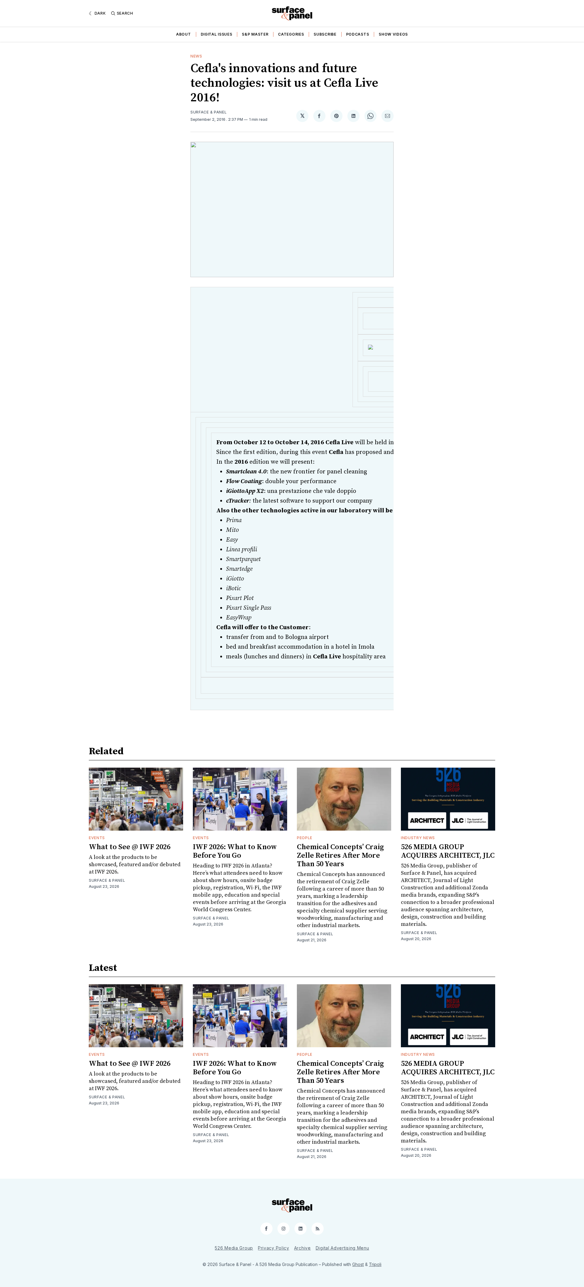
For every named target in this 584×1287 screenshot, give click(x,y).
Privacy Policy (273, 1247)
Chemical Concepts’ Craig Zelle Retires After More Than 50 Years (340, 855)
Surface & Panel (208, 112)
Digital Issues (216, 34)
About (183, 34)
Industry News (418, 837)
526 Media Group (234, 1247)
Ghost (358, 1264)
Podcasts (357, 34)
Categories (291, 34)
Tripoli (375, 1264)
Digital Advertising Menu (342, 1247)
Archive (302, 1247)
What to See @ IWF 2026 (129, 847)
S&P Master (255, 34)
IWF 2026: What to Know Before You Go (235, 851)
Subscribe (325, 34)
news (196, 56)
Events (97, 837)
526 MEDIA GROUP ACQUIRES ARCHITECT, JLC (448, 851)
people (304, 837)
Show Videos (393, 34)
